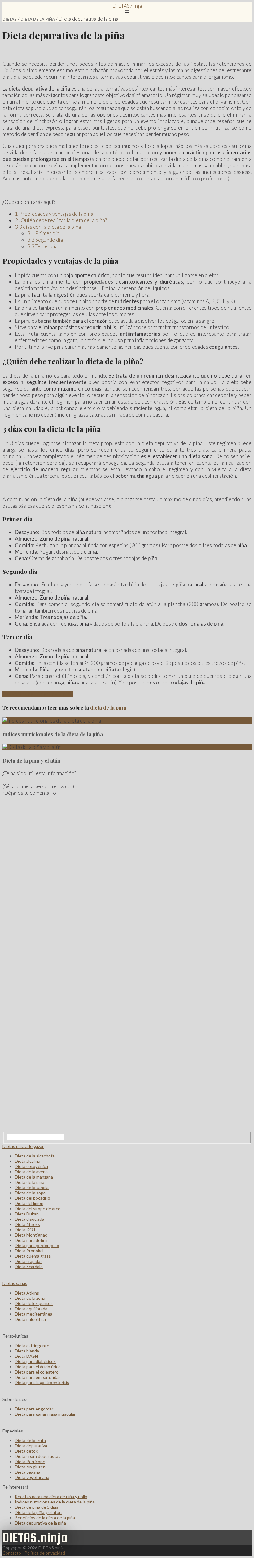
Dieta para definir (31, 1240)
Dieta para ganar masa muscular (45, 1414)
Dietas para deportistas (37, 1456)
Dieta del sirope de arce (37, 1208)
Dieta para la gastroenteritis (42, 1382)
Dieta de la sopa (30, 1192)
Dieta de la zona (30, 1298)
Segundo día (45, 240)
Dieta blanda (27, 1350)
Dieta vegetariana (32, 1477)
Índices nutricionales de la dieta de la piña (52, 734)
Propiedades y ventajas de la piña (54, 213)
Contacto (11, 1553)
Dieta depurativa (31, 1445)
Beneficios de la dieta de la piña (37, 694)
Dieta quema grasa (33, 1256)
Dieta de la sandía (32, 1187)
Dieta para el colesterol (37, 1371)
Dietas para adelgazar (23, 1146)
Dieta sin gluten (30, 1466)
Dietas (9, 19)
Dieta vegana (27, 1472)
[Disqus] (127, 880)
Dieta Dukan (27, 1213)
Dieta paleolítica (30, 1319)
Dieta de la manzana (34, 1177)
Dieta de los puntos (34, 1303)
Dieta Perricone (30, 1461)
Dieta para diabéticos (35, 1361)
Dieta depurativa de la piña (40, 1522)
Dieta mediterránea (33, 1314)
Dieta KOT (25, 1229)
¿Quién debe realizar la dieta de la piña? (61, 220)
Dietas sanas (14, 1283)
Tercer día (42, 246)
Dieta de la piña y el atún (31, 760)
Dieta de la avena (31, 1171)
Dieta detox (26, 1451)
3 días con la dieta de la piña (48, 227)
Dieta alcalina (27, 1161)
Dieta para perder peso (37, 1245)
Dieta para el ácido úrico (38, 1366)
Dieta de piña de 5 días (36, 1507)
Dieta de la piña (37, 19)
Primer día (43, 233)
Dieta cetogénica (31, 1166)
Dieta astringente (32, 1345)
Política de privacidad (44, 1553)
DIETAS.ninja (127, 5)
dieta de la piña (108, 707)
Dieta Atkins (27, 1292)
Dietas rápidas (28, 1261)
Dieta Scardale (29, 1266)
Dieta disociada (29, 1219)
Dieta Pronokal (29, 1250)
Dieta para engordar (34, 1408)
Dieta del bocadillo (32, 1198)
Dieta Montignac (31, 1234)
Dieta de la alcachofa (35, 1155)
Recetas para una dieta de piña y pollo (51, 1496)
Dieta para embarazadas (38, 1377)
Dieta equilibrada (31, 1308)
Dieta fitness (27, 1224)
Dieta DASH (26, 1356)
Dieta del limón (29, 1203)
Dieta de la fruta (30, 1440)
